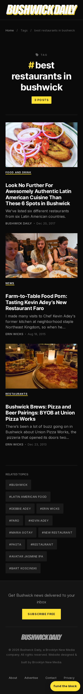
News (10, 283)
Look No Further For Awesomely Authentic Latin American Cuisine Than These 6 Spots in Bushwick (38, 194)
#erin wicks (50, 508)
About (13, 678)
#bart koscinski (23, 568)
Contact (50, 678)
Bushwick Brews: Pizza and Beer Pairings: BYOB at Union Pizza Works (40, 413)
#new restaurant (57, 532)
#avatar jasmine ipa (26, 556)
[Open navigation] (73, 10)
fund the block (65, 686)
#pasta (15, 544)
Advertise (31, 678)
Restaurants (17, 393)
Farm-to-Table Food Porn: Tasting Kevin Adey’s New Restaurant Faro (36, 302)
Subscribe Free (41, 614)
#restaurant (42, 544)
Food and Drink (18, 172)
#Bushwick (18, 485)
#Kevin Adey (39, 520)
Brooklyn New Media (46, 662)
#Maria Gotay (21, 532)
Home (10, 30)
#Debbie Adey (20, 508)
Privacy (69, 678)
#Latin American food (28, 496)
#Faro (14, 520)
